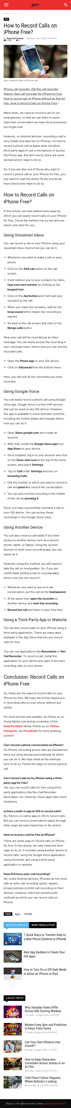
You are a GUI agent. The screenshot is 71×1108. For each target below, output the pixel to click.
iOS (15, 13)
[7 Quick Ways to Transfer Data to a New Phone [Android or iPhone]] (13, 939)
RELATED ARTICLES (16, 925)
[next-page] (11, 987)
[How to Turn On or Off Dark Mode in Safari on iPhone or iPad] (13, 974)
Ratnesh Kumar (15, 38)
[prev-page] (6, 987)
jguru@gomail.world (54, 1103)
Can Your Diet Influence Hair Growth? (42, 1044)
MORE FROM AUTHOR (42, 925)
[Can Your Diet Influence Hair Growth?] (13, 1046)
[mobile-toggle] (6, 5)
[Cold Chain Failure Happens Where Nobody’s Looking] (13, 1082)
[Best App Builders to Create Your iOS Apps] (13, 956)
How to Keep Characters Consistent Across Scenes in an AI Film (45, 1063)
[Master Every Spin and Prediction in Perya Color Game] (13, 1029)
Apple (17, 914)
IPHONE (28, 914)
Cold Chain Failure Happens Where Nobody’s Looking (42, 1079)
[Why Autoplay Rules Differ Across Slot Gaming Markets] (13, 1012)
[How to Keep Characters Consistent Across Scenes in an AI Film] (13, 1064)
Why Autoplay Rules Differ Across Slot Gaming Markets (43, 1009)
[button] (66, 5)
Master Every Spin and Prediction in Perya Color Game (46, 1026)
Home (7, 13)
